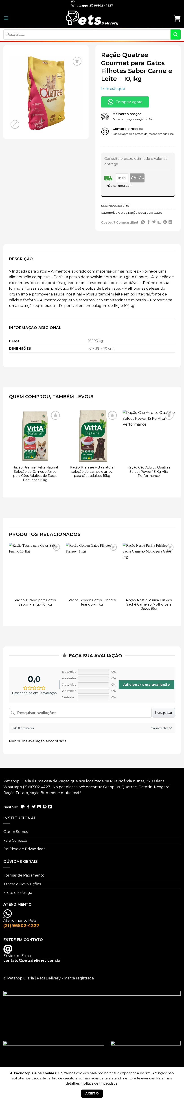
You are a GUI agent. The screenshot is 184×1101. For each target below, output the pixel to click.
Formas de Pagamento (23, 875)
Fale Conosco (15, 840)
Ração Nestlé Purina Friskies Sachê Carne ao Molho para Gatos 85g (149, 604)
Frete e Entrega (17, 892)
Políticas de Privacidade (24, 849)
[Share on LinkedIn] (170, 222)
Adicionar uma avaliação (146, 684)
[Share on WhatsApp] (143, 222)
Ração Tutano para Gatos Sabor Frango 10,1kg (35, 602)
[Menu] (6, 17)
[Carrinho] (177, 18)
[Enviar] (176, 34)
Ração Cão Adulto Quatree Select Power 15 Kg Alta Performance (149, 471)
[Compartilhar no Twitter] (154, 222)
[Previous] (9, 450)
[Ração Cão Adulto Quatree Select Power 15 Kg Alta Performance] (149, 436)
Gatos (122, 212)
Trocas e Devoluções (22, 884)
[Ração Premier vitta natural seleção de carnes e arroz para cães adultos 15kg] (92, 436)
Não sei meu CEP (119, 185)
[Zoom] (15, 124)
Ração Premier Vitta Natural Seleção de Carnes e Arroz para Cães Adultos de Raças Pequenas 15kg (35, 473)
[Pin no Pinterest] (165, 222)
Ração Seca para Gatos (145, 212)
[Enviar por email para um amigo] (159, 222)
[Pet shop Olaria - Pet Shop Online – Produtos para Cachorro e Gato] (92, 18)
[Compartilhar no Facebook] (148, 222)
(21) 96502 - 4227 (100, 5)
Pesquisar (164, 712)
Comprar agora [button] (129, 102)
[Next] (174, 450)
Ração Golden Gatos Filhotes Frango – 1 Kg (92, 602)
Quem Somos (15, 832)
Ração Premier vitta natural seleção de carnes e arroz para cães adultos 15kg (92, 471)
